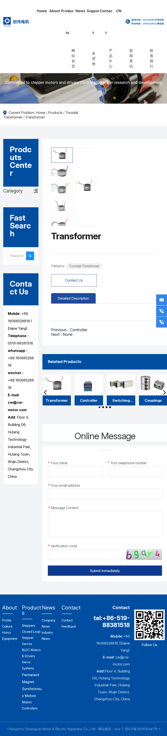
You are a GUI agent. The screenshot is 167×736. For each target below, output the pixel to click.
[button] (99, 407)
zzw (117, 729)
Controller (78, 329)
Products (67, 22)
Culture (7, 626)
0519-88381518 (20, 343)
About (54, 11)
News (80, 11)
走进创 (93, 58)
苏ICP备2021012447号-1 (142, 729)
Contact (106, 22)
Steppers (28, 625)
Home (42, 11)
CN (118, 11)
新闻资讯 (131, 58)
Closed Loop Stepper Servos (31, 638)
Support (93, 22)
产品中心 (110, 58)
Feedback (69, 626)
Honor (6, 632)
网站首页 (73, 58)
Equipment (9, 638)
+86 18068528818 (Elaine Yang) (113, 643)
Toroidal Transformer (84, 266)
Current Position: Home (27, 112)
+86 (11, 380)
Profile (7, 620)
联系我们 (151, 58)
